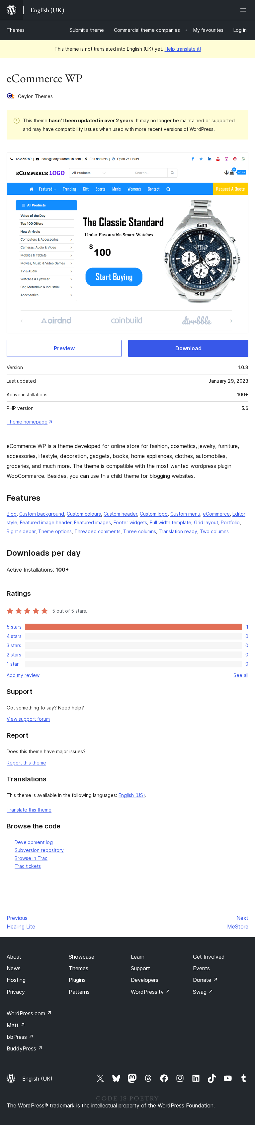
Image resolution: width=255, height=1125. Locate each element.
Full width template (170, 522)
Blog (12, 514)
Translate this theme (29, 810)
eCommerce (216, 514)
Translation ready (178, 531)
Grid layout (206, 522)
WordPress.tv (150, 991)
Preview (64, 348)
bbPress (20, 1037)
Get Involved (209, 956)
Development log (34, 842)
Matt (16, 1025)
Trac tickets (28, 866)
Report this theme (26, 762)
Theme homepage (27, 421)
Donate (205, 980)
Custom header (120, 514)
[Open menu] (244, 10)
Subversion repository (39, 850)
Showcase (81, 956)
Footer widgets (130, 522)
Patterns (79, 991)
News (14, 968)
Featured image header (45, 522)
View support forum (28, 719)
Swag (203, 991)
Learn (137, 956)
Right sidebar (21, 531)
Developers (144, 980)
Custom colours (84, 514)
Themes (16, 30)
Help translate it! (183, 49)
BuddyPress (25, 1048)
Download (188, 348)
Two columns (214, 531)
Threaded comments (97, 531)
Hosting (16, 980)
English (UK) (37, 1078)
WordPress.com (29, 1013)
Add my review (23, 675)
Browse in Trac (31, 858)
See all (240, 675)
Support (140, 968)
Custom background (41, 514)
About (14, 956)
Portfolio (230, 522)
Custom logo (154, 514)
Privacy (16, 991)
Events (201, 968)
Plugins (77, 980)
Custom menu (185, 514)
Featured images (92, 522)
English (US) (132, 795)
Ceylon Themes (35, 96)
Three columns (139, 531)
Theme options (55, 531)
